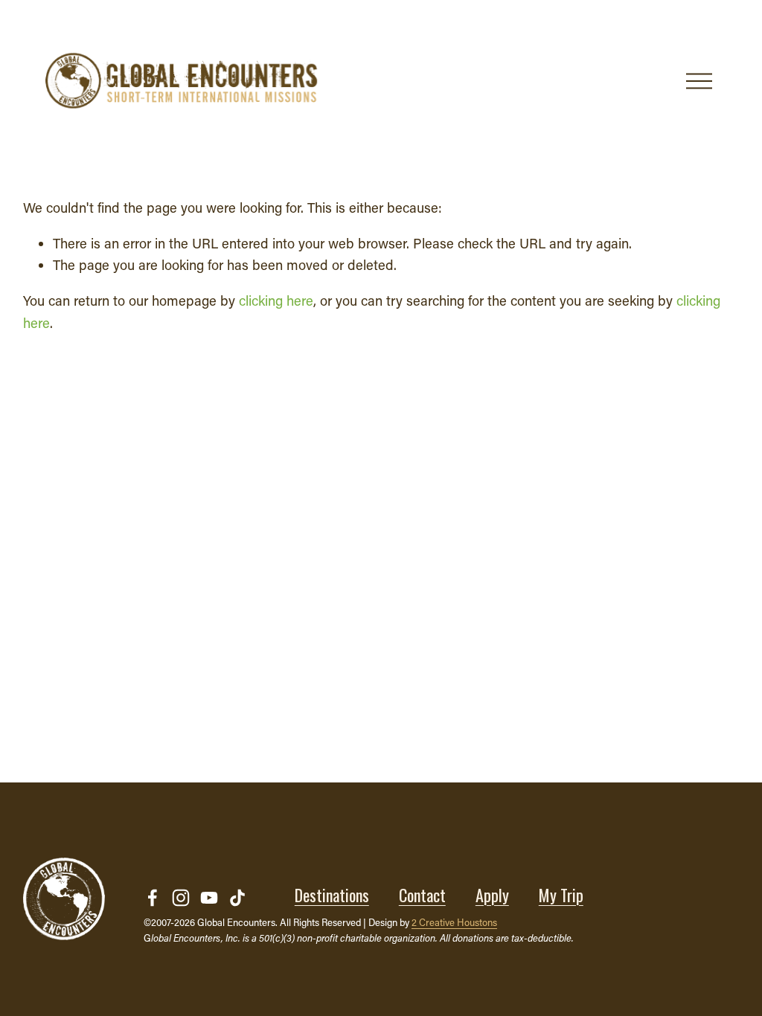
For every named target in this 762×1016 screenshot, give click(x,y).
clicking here (276, 300)
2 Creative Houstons (454, 922)
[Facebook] (152, 898)
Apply (492, 895)
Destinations (332, 895)
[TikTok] (237, 898)
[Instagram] (181, 898)
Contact (422, 895)
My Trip (561, 895)
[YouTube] (209, 898)
